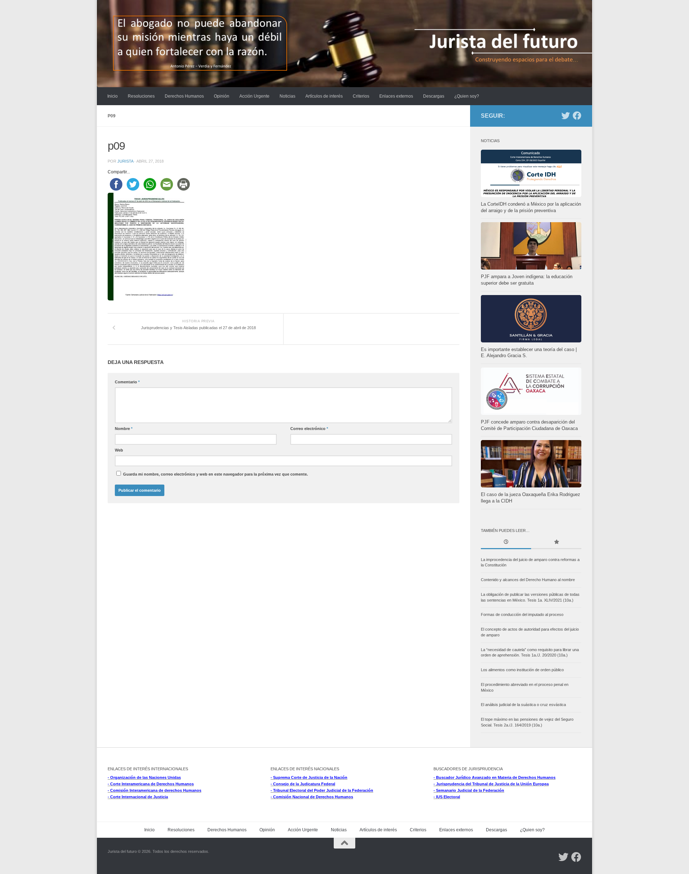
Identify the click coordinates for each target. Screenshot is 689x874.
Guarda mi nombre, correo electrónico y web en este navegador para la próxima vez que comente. (215, 474)
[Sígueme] (565, 115)
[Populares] (556, 542)
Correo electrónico (309, 428)
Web (119, 450)
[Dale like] (577, 115)
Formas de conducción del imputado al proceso (522, 614)
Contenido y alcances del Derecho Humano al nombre (528, 580)
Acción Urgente (254, 96)
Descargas (433, 96)
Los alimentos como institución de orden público (522, 670)
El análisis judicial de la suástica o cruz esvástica (523, 704)
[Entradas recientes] (506, 542)
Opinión (221, 96)
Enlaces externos (396, 96)
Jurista (125, 161)
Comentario (127, 382)
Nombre (123, 428)
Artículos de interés (324, 96)
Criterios (361, 96)
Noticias (287, 96)
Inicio (112, 96)
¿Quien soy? (466, 96)
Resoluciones (141, 96)
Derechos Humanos (184, 96)
